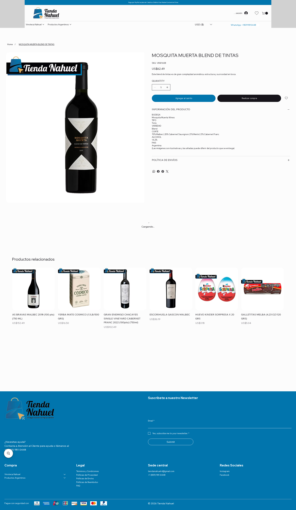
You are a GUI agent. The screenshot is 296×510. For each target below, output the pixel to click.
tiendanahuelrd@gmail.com (161, 471)
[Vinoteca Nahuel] (65, 474)
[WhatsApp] (154, 171)
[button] (265, 13)
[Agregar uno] (167, 87)
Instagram (225, 471)
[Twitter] (167, 171)
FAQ (78, 485)
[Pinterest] (163, 171)
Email (151, 420)
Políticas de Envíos (85, 478)
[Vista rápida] (33, 289)
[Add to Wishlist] (286, 98)
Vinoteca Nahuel (12, 474)
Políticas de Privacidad (87, 475)
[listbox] (203, 24)
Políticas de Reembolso (87, 482)
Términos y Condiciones (87, 471)
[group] (148, 300)
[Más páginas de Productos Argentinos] (70, 24)
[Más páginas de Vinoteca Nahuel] (43, 24)
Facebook (224, 475)
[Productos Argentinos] (65, 478)
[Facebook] (158, 171)
